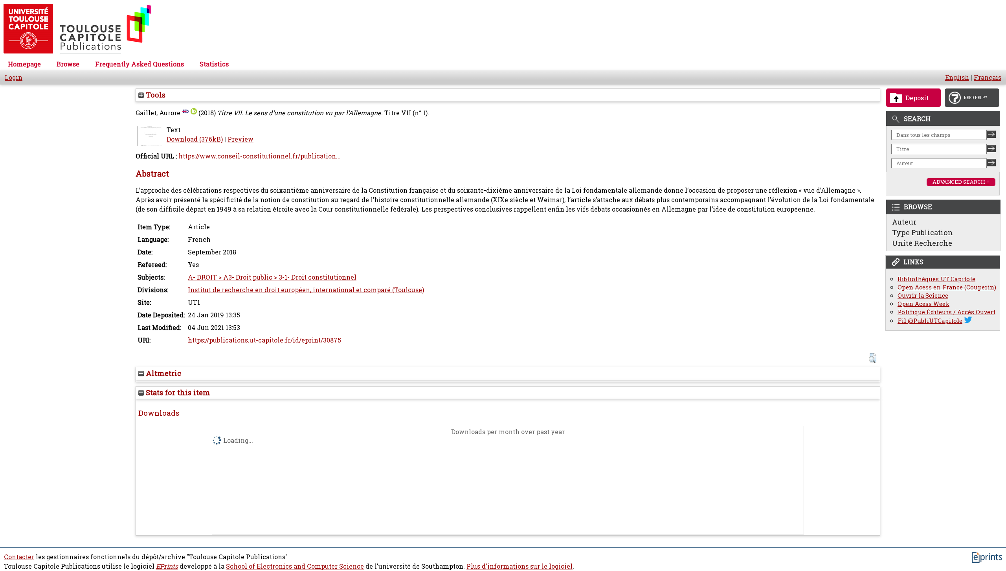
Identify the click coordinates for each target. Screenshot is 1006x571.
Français (987, 77)
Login (13, 77)
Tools (154, 94)
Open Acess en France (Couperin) (947, 287)
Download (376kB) (195, 139)
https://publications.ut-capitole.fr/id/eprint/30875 (264, 340)
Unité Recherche (922, 243)
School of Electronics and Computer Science (295, 566)
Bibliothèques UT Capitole (936, 279)
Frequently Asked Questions (139, 64)
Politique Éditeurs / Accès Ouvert (946, 312)
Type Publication (922, 232)
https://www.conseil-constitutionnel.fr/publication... (259, 156)
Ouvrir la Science (923, 295)
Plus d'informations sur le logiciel (519, 566)
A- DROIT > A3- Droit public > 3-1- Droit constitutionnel (272, 277)
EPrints (167, 566)
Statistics (214, 64)
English (957, 77)
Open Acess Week (923, 304)
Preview (240, 139)
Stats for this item (177, 392)
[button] (872, 358)
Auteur (904, 222)
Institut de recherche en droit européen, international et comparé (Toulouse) (306, 290)
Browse (68, 64)
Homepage (24, 64)
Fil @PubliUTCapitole (930, 321)
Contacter (19, 557)
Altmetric (162, 373)
